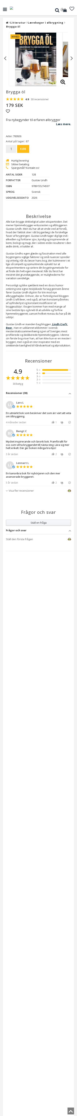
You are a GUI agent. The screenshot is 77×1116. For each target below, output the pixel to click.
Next (71, 57)
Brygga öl (13, 26)
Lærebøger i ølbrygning (45, 22)
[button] (65, 10)
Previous (5, 57)
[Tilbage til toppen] (71, 1112)
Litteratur (18, 22)
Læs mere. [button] (63, 124)
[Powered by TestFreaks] (66, 490)
